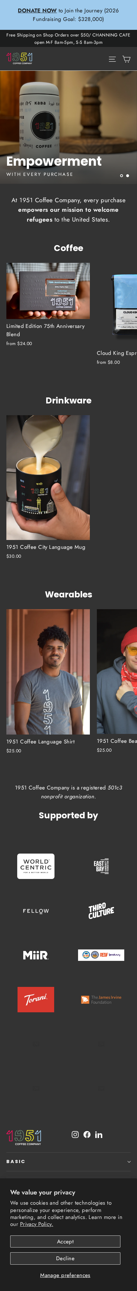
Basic (16, 1161)
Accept (65, 1241)
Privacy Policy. (36, 1224)
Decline (65, 1258)
